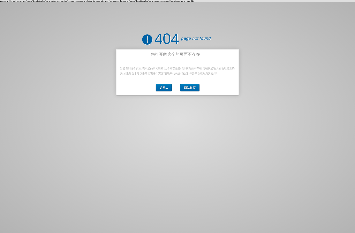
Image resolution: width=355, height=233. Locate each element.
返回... (164, 87)
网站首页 (190, 87)
